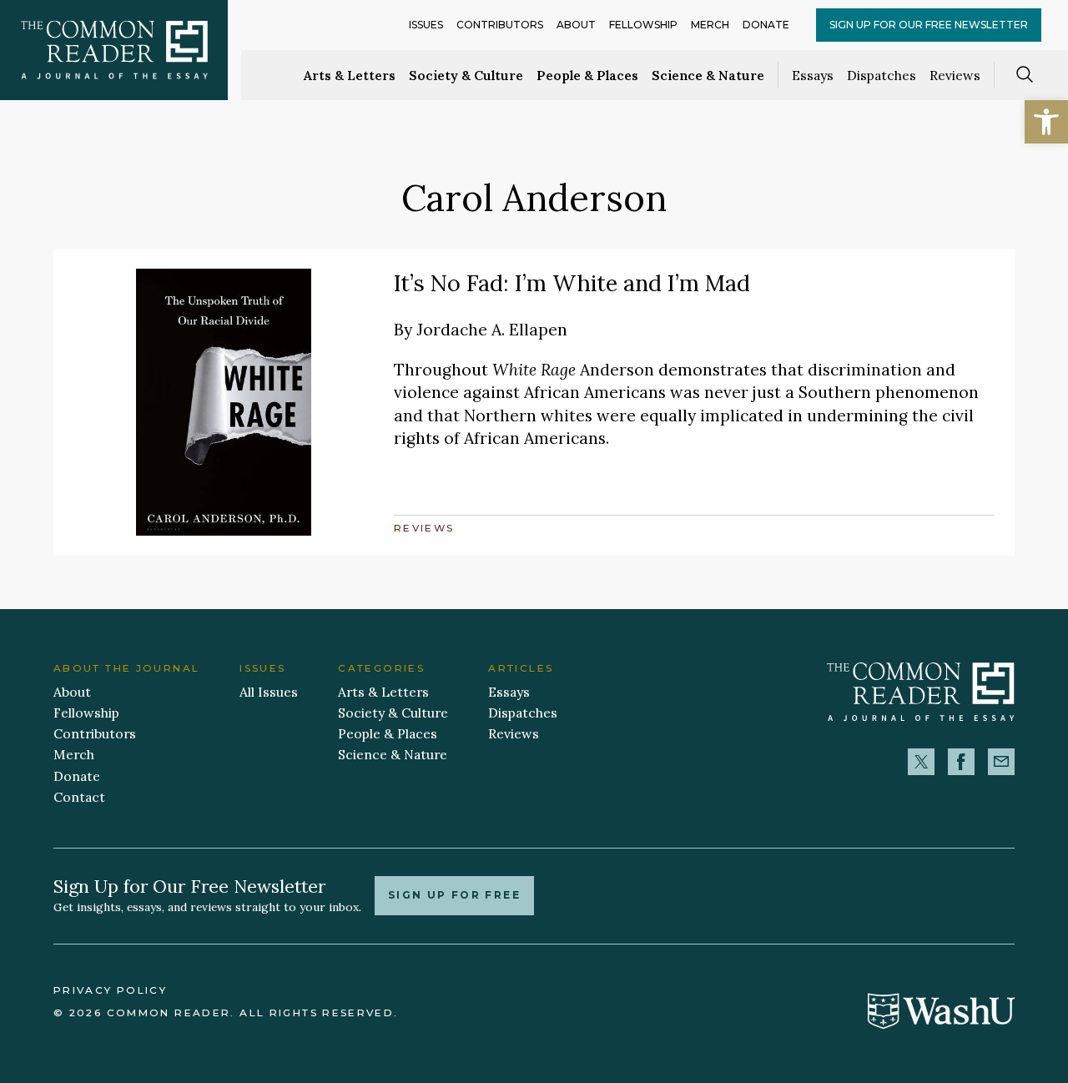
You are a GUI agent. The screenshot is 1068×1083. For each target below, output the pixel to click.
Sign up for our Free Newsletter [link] (928, 24)
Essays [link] (813, 75)
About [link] (576, 24)
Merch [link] (710, 24)
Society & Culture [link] (466, 75)
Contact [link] (79, 796)
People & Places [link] (587, 75)
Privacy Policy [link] (110, 990)
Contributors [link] (499, 24)
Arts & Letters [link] (349, 75)
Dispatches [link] (881, 75)
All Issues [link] (268, 691)
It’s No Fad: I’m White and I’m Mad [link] (572, 283)
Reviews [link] (954, 75)
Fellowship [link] (643, 24)
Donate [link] (766, 24)
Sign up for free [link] (454, 895)
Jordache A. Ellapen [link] (491, 329)
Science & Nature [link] (708, 75)
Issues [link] (426, 24)
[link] (1046, 122)
